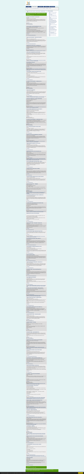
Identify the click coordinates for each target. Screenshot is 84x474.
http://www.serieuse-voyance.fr (31, 294)
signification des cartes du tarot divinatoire (41, 285)
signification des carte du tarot (33, 50)
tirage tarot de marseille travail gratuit (52, 35)
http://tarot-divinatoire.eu (30, 284)
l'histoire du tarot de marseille (33, 455)
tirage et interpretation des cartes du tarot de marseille (53, 27)
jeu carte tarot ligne (32, 236)
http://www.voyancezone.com (31, 229)
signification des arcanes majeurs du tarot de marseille (34, 407)
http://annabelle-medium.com (31, 305)
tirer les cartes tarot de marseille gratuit (52, 33)
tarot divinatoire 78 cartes (31, 69)
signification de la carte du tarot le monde (53, 25)
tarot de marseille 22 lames (31, 347)
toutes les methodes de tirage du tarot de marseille (35, 397)
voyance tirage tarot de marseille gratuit (53, 30)
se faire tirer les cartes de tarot (29, 211)
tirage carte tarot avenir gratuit (52, 26)
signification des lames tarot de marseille (34, 158)
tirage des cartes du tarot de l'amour (34, 96)
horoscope (40, 6)
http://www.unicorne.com (30, 182)
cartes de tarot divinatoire (37, 69)
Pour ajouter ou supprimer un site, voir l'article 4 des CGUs (33, 470)
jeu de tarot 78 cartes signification (41, 96)
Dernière (35, 467)
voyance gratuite (52, 6)
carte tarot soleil (31, 433)
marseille (46, 6)
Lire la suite (27, 42)
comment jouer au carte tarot (29, 107)
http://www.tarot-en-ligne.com (31, 320)
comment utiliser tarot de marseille (39, 455)
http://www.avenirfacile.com (30, 253)
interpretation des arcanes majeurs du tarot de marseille (38, 398)
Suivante (33, 467)
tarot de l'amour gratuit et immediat (33, 383)
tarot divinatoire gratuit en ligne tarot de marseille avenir (52, 32)
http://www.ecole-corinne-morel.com (31, 454)
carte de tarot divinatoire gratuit (52, 22)
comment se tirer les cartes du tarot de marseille (37, 433)
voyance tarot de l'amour (41, 295)
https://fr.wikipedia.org (30, 191)
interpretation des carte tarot (39, 50)
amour (28, 6)
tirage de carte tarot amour (52, 28)
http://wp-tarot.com (30, 372)
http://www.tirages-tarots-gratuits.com (32, 260)
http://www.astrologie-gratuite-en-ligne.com (32, 356)
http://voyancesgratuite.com (30, 338)
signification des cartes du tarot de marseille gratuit (53, 19)
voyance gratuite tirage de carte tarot (52, 15)
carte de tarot (44, 50)
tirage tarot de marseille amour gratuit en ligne (52, 14)
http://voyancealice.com (30, 79)
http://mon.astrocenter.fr (30, 88)
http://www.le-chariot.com (30, 221)
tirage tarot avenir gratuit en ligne (53, 29)
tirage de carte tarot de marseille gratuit (52, 12)
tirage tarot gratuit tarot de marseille (52, 23)
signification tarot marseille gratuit (53, 21)
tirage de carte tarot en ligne (37, 236)
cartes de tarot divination (35, 141)
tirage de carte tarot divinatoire (33, 285)
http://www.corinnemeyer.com (31, 312)
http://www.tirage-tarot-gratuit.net (31, 415)
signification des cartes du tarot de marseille (39, 347)
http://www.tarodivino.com (30, 201)
